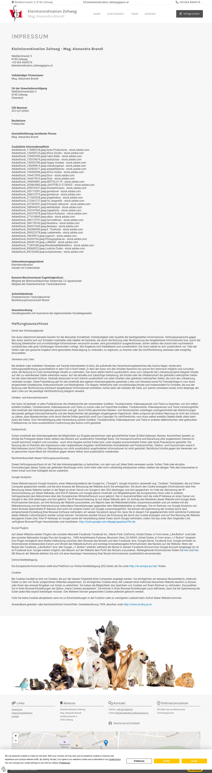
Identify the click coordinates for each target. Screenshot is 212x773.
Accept (194, 761)
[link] (116, 14)
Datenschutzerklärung (22, 713)
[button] (189, 13)
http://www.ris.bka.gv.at (138, 604)
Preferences (139, 761)
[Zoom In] (15, 735)
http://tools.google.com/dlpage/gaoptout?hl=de (107, 521)
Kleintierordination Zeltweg (52, 11)
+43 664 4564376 (189, 2)
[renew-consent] (3, 769)
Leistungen (115, 13)
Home (97, 13)
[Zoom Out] (15, 740)
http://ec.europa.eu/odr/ (143, 566)
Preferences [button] (64, 763)
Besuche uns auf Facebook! (127, 723)
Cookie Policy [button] (115, 759)
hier (186, 550)
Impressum (17, 709)
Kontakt (150, 13)
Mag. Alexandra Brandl (46, 16)
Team (134, 13)
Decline (166, 761)
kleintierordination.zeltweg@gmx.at (108, 2)
